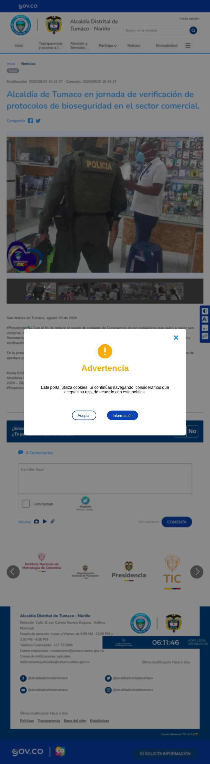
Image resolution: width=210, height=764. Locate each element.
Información (122, 415)
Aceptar (84, 415)
